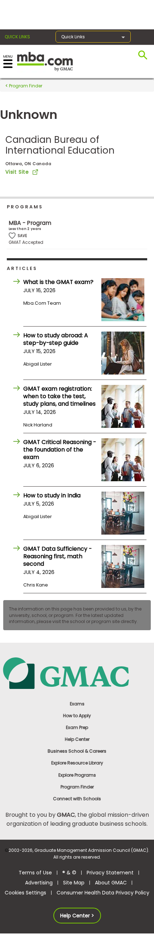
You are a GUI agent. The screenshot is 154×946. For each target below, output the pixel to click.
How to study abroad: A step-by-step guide (55, 339)
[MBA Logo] (45, 61)
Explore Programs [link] (77, 775)
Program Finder (25, 86)
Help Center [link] (77, 739)
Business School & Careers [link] (77, 751)
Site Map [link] (74, 882)
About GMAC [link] (111, 882)
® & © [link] (69, 872)
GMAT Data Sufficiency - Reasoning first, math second (57, 556)
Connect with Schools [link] (77, 799)
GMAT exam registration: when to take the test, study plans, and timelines (59, 396)
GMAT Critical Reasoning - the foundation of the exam (59, 449)
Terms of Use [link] (35, 872)
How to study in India (52, 495)
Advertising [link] (39, 882)
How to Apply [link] (77, 716)
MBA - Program (30, 223)
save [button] (12, 235)
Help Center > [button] (77, 915)
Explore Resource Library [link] (77, 763)
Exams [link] (77, 704)
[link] (77, 673)
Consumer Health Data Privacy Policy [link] (103, 892)
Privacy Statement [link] (110, 872)
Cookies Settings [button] (25, 892)
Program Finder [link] (77, 787)
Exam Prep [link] (77, 727)
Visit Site (17, 171)
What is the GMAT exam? (58, 282)
